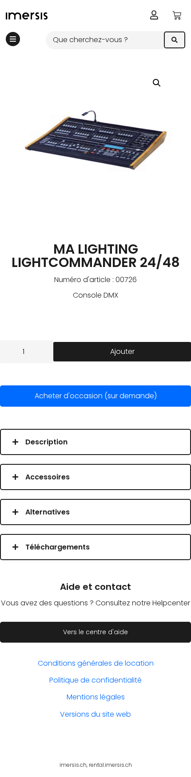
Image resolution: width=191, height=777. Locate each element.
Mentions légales (96, 697)
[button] (157, 83)
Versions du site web (95, 714)
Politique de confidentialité (95, 680)
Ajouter (122, 351)
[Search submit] (174, 39)
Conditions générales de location (96, 663)
